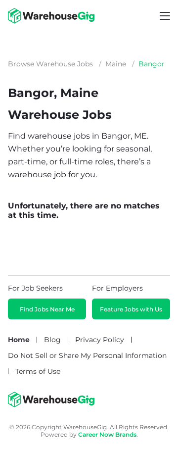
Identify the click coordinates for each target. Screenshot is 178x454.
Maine (115, 63)
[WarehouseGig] (51, 405)
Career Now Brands (107, 434)
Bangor (151, 63)
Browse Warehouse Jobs (50, 63)
